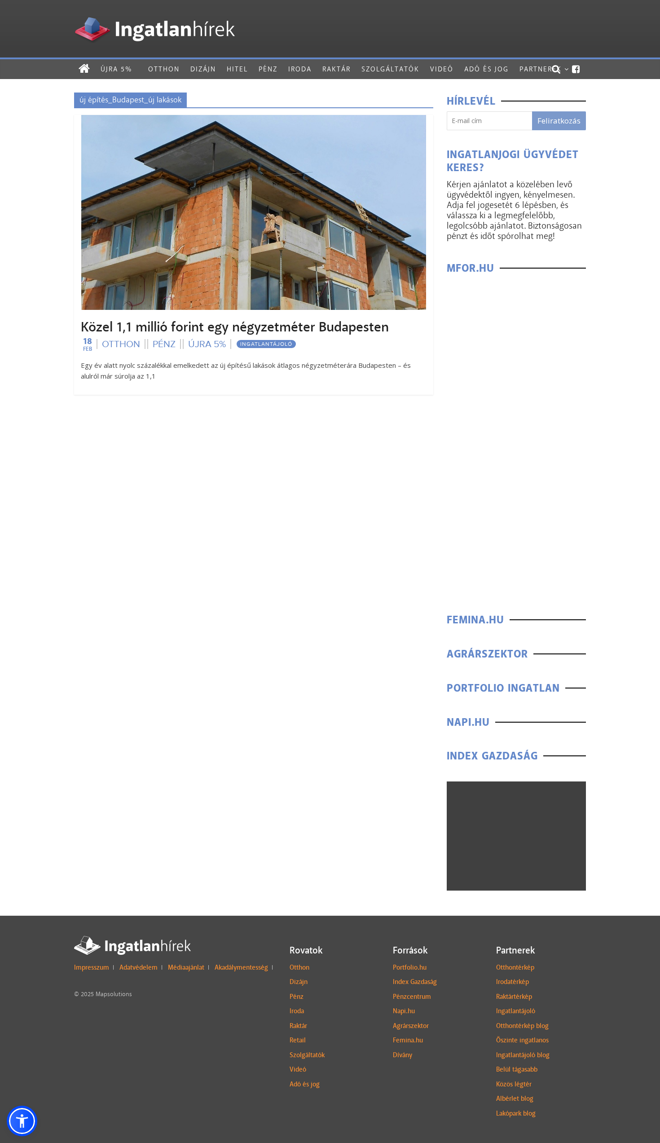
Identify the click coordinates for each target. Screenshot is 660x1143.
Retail (298, 1040)
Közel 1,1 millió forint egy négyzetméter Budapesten (235, 326)
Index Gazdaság (415, 982)
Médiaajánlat (186, 967)
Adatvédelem (138, 967)
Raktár (336, 69)
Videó (441, 69)
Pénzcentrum (412, 997)
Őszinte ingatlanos (522, 1040)
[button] (22, 1121)
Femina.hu (408, 1040)
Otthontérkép (515, 967)
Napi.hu (404, 1011)
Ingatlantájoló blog (523, 1055)
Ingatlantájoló (266, 344)
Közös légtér (514, 1084)
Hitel (237, 69)
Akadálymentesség (241, 967)
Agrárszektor (411, 1026)
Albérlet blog (514, 1098)
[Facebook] (576, 69)
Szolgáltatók (390, 69)
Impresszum (91, 967)
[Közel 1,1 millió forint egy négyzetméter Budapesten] (253, 120)
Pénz (268, 69)
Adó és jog (486, 69)
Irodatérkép (512, 982)
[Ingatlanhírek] (154, 14)
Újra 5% (116, 69)
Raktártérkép (514, 997)
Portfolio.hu (410, 967)
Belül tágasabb (516, 1069)
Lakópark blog (516, 1113)
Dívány (402, 1055)
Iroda (300, 69)
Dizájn (203, 69)
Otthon (164, 69)
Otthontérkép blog (522, 1026)
